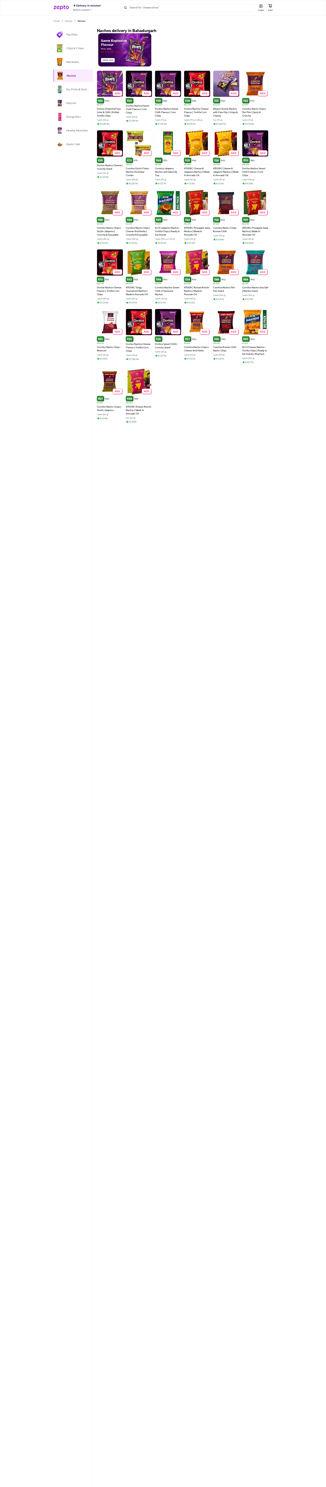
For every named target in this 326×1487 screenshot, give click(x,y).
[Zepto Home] (61, 7)
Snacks (68, 21)
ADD (117, 93)
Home (57, 21)
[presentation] (62, 21)
